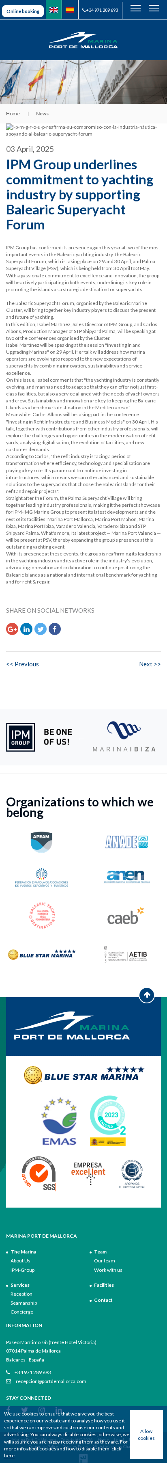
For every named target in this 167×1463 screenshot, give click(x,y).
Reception (21, 1294)
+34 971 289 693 (102, 10)
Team (100, 1252)
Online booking (22, 11)
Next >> (150, 664)
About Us (20, 1261)
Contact (103, 1300)
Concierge (22, 1312)
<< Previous (22, 664)
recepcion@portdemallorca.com (50, 1381)
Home (13, 113)
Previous (81, 737)
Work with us (108, 1270)
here (9, 1455)
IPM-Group (22, 1270)
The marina (23, 1252)
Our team (104, 1261)
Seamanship (24, 1303)
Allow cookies (146, 1434)
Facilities (104, 1285)
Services (20, 1285)
